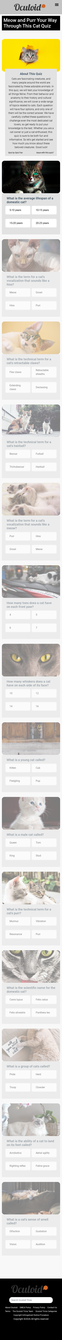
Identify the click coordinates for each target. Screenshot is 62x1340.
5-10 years (15, 210)
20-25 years (42, 223)
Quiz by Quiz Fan (15, 153)
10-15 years (42, 210)
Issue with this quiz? (45, 153)
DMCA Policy (25, 1307)
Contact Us (52, 1307)
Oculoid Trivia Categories (46, 1311)
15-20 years (16, 223)
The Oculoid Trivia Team (23, 1311)
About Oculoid (11, 1307)
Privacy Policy (39, 1307)
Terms (7, 1311)
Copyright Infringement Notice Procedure (31, 1315)
